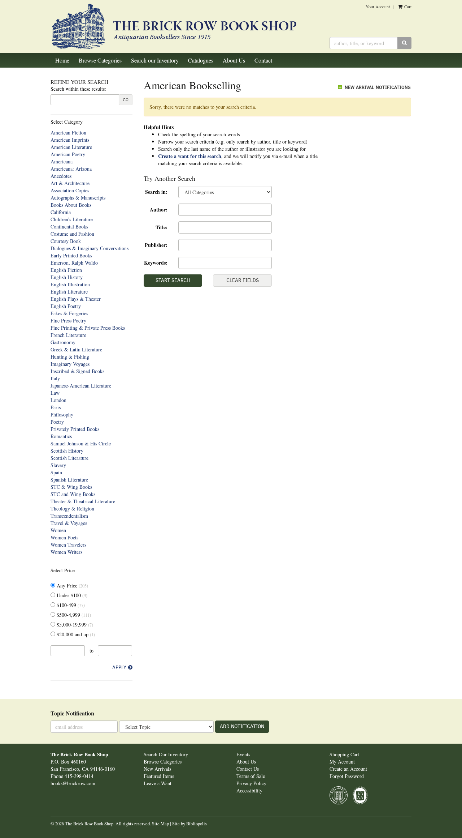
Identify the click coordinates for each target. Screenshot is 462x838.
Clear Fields (242, 280)
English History (67, 277)
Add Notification (242, 726)
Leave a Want (157, 783)
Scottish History (67, 450)
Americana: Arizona (71, 168)
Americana (62, 161)
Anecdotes (61, 175)
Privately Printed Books (75, 429)
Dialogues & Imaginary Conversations (89, 248)
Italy (55, 378)
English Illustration (70, 284)
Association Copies (70, 190)
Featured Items (159, 776)
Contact (263, 60)
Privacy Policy (251, 783)
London (58, 400)
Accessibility (249, 790)
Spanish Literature (69, 479)
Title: (161, 227)
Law (55, 392)
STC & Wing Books (71, 486)
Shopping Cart (344, 754)
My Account (342, 761)
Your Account (378, 6)
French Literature (68, 335)
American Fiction (68, 132)
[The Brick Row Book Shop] (185, 27)
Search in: (156, 192)
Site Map (160, 824)
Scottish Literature (69, 457)
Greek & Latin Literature (76, 349)
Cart (407, 6)
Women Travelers (68, 544)
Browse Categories (100, 60)
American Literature (71, 147)
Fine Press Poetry (68, 320)
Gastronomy (63, 342)
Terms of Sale (250, 776)
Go (125, 100)
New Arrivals (157, 768)
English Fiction (66, 269)
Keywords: (155, 262)
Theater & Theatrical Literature (83, 501)
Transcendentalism (69, 515)
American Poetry (68, 154)
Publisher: (156, 245)
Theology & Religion (72, 508)
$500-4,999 (73, 614)
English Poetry (66, 306)
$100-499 (70, 605)
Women (58, 530)
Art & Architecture (70, 183)
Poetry (57, 421)
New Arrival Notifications (377, 87)
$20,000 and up (75, 634)
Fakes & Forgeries (69, 313)
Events (243, 754)
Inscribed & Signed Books (77, 371)
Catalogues (200, 60)
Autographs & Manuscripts (78, 197)
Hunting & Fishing (70, 356)
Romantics (61, 436)
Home (62, 60)
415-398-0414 (79, 776)
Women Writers (66, 551)
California (61, 212)
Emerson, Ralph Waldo (74, 262)
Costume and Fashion (72, 233)
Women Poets (64, 537)
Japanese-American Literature (81, 385)
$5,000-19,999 (74, 624)
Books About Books (71, 204)
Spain (56, 472)
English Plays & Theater (76, 298)
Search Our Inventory (166, 754)
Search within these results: (78, 88)
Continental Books (69, 226)
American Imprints (70, 139)
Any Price (71, 585)
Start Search (173, 280)
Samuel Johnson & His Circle (81, 443)
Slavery (58, 465)
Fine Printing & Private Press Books (88, 327)
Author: (158, 209)
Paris (56, 407)
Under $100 (71, 595)
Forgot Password (347, 776)
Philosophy (62, 414)
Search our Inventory (155, 60)
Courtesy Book (66, 241)
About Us (234, 60)
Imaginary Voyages (70, 363)
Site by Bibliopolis (189, 824)
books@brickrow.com (73, 783)
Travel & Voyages (69, 523)
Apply (119, 667)
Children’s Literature (72, 219)
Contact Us (247, 768)
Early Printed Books (71, 255)
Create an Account (348, 768)
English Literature (69, 291)
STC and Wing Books (73, 494)
